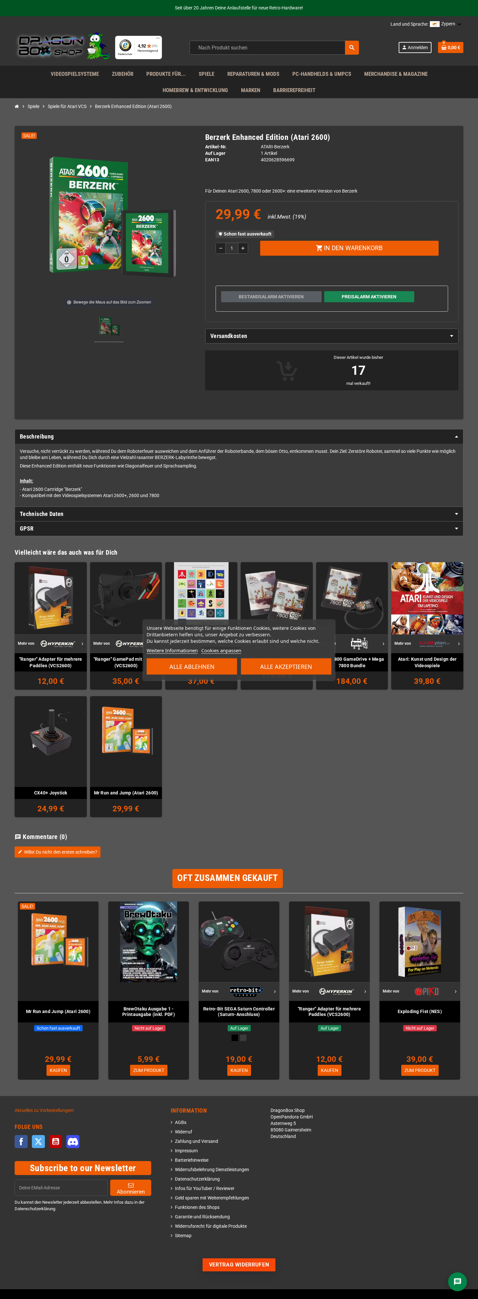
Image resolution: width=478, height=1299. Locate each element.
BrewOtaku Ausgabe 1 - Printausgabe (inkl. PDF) (148, 1011)
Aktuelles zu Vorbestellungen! (44, 1110)
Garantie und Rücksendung (202, 1217)
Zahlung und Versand (196, 1141)
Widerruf (183, 1132)
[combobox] (274, 48)
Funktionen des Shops (197, 1207)
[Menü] (158, 40)
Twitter (38, 1141)
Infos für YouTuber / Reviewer (204, 1188)
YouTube (55, 1141)
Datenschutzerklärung (197, 1179)
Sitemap (183, 1235)
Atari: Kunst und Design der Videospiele (427, 662)
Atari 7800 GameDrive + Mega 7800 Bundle (352, 662)
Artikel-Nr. (216, 147)
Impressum (186, 1151)
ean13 (212, 160)
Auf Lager (215, 153)
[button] (445, 24)
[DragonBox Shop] (62, 47)
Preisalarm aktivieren (369, 296)
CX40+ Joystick (50, 792)
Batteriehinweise (191, 1160)
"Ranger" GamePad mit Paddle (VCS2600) (126, 662)
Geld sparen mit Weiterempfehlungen (212, 1198)
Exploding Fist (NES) (420, 1011)
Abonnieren (131, 1191)
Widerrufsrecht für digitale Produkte (211, 1226)
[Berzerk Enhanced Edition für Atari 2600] (109, 327)
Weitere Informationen (172, 650)
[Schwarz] (235, 1038)
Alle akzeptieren (286, 666)
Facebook (21, 1141)
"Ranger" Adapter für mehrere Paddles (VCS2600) (50, 662)
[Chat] (457, 1281)
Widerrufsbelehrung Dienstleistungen (212, 1169)
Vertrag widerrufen (239, 1265)
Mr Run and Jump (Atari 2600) (126, 792)
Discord (72, 1141)
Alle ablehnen (192, 666)
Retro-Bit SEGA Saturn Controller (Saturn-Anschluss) (239, 1011)
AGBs (180, 1122)
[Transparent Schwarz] (243, 1038)
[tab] (332, 336)
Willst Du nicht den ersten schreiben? (57, 852)
